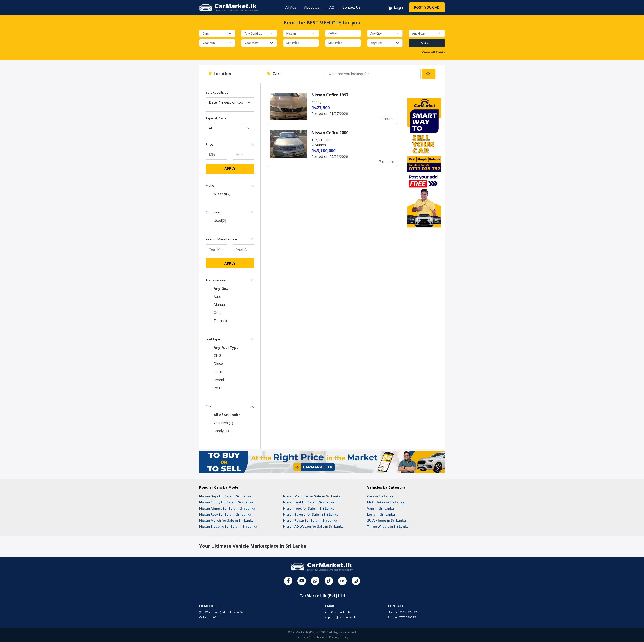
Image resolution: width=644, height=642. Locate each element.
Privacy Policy (338, 637)
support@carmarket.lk (340, 617)
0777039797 (407, 617)
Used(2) (220, 220)
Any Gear (222, 288)
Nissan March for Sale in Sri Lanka (226, 520)
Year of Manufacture (221, 239)
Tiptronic (221, 320)
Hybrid (219, 379)
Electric (219, 371)
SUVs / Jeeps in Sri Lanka (386, 520)
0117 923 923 (409, 612)
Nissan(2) (222, 193)
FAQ (330, 7)
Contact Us (351, 7)
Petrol (218, 387)
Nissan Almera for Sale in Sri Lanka (227, 508)
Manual (220, 304)
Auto (217, 296)
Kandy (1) (221, 430)
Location (221, 73)
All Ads (290, 7)
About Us (311, 7)
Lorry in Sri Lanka (381, 514)
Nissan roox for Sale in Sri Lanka (308, 508)
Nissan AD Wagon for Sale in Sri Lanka (313, 526)
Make (210, 185)
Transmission (216, 280)
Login (397, 7)
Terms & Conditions (310, 637)
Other (218, 312)
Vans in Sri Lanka (380, 508)
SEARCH (427, 43)
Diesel (219, 363)
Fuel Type (213, 339)
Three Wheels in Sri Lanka (388, 526)
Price (209, 144)
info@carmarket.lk (337, 612)
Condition (213, 212)
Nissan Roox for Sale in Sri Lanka (225, 514)
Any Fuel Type (226, 347)
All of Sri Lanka (227, 414)
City (208, 406)
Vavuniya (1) (223, 422)
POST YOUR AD (427, 7)
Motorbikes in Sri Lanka (386, 502)
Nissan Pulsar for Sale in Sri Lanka (310, 520)
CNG (217, 355)
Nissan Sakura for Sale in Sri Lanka (310, 514)
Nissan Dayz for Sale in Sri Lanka (225, 496)
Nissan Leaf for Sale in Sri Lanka (308, 502)
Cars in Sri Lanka (380, 496)
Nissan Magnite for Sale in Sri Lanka (312, 496)
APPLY (229, 168)
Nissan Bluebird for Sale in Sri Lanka (228, 526)
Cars (275, 73)
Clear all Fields (433, 52)
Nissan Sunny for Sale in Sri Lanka (226, 502)
